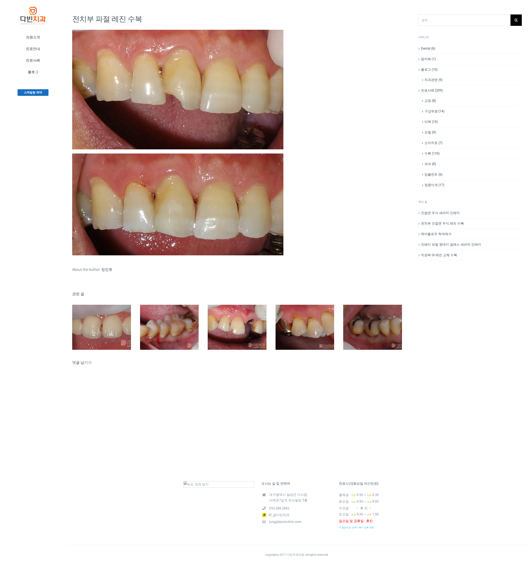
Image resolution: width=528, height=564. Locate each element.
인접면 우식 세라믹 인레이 (440, 213)
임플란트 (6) (433, 174)
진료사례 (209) (432, 90)
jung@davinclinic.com (285, 522)
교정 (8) (430, 101)
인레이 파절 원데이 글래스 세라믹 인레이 (451, 244)
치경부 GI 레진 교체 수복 (439, 255)
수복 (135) (432, 153)
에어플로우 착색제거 (436, 234)
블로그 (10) (429, 69)
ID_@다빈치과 (277, 515)
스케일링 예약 (33, 92)
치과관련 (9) (433, 80)
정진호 (106, 269)
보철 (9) (430, 132)
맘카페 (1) (428, 59)
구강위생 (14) (434, 111)
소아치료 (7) (433, 143)
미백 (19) (431, 122)
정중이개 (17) (434, 185)
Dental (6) (428, 48)
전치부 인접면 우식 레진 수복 (442, 223)
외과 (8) (430, 164)
